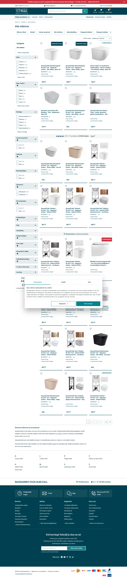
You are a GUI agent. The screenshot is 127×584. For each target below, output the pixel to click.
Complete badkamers (70, 505)
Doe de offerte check (46, 508)
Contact (91, 519)
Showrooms (90, 17)
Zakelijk (109, 17)
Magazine (67, 516)
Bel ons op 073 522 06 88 (103, 493)
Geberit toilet (19, 467)
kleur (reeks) (23, 106)
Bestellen (18, 508)
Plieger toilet (68, 459)
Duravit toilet (19, 459)
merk (21, 77)
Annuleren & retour (20, 516)
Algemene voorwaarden (38, 571)
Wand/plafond (24, 128)
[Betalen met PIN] (104, 570)
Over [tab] (89, 282)
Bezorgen (18, 514)
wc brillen (59, 434)
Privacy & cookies (53, 571)
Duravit (23, 62)
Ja (21, 145)
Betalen (17, 511)
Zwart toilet (92, 467)
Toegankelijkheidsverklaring (23, 574)
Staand (22, 122)
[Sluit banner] (124, 1)
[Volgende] (110, 32)
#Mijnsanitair (68, 519)
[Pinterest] (67, 557)
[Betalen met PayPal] (109, 571)
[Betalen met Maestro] (94, 570)
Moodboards (68, 511)
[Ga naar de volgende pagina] (110, 421)
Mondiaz (23, 68)
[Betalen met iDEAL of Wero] (83, 570)
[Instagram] (70, 557)
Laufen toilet (43, 459)
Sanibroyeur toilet (69, 467)
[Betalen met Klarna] (104, 575)
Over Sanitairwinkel (95, 508)
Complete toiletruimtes (71, 508)
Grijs (21, 96)
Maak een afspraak (45, 505)
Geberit (23, 65)
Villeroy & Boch (25, 74)
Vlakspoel (23, 195)
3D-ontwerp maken (45, 511)
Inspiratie (35, 17)
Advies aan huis (44, 514)
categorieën (23, 53)
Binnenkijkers (68, 514)
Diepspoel (24, 192)
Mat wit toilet (44, 467)
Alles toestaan (88, 303)
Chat (73, 493)
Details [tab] (63, 282)
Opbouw (23, 119)
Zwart (22, 102)
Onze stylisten (44, 516)
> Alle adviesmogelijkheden (48, 523)
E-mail (50, 493)
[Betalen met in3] (109, 575)
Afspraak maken (100, 17)
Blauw (22, 93)
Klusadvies (43, 519)
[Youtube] (65, 557)
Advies (41, 17)
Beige (22, 90)
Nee (22, 148)
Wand (22, 125)
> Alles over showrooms (96, 523)
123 (106, 422)
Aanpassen (62, 303)
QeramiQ (23, 71)
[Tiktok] (73, 557)
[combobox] (65, 11)
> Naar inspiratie (69, 523)
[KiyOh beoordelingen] (73, 570)
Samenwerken (93, 516)
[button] (41, 43)
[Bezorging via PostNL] (78, 571)
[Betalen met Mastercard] (99, 570)
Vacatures (92, 511)
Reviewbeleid (19, 522)
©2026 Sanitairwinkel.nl (22, 571)
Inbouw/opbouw (25, 116)
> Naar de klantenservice (22, 525)
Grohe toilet (18, 470)
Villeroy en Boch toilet (95, 459)
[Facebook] (62, 557)
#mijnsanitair (48, 17)
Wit (22, 99)
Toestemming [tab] (37, 282)
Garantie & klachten (21, 519)
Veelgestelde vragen (27, 493)
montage (22, 132)
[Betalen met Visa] (89, 570)
